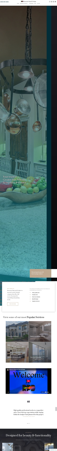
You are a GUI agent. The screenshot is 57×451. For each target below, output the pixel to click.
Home (18, 3)
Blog (35, 3)
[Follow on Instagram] (51, 1)
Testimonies (31, 3)
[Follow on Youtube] (55, 1)
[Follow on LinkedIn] (53, 1)
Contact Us (53, 449)
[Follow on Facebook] (49, 1)
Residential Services (23, 3)
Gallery (38, 3)
